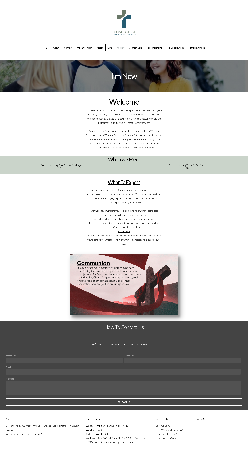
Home (46, 47)
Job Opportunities (175, 47)
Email (8, 367)
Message (10, 378)
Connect (68, 47)
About (56, 47)
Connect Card (135, 47)
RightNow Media (197, 47)
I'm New (120, 47)
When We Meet (84, 47)
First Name (11, 355)
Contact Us (124, 402)
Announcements (154, 47)
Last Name (129, 355)
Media (100, 47)
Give (109, 47)
